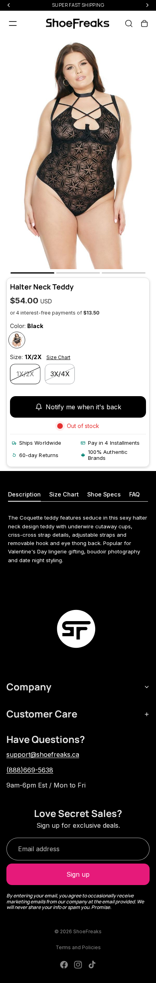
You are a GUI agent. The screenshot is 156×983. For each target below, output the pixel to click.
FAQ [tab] (134, 494)
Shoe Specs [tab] (104, 494)
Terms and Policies (78, 947)
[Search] (129, 23)
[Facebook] (64, 964)
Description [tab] (24, 494)
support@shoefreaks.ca (42, 754)
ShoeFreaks (87, 931)
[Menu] (13, 23)
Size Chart (58, 357)
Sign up (78, 874)
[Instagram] (78, 964)
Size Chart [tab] (64, 494)
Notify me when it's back (83, 407)
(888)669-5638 (29, 770)
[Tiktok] (92, 964)
